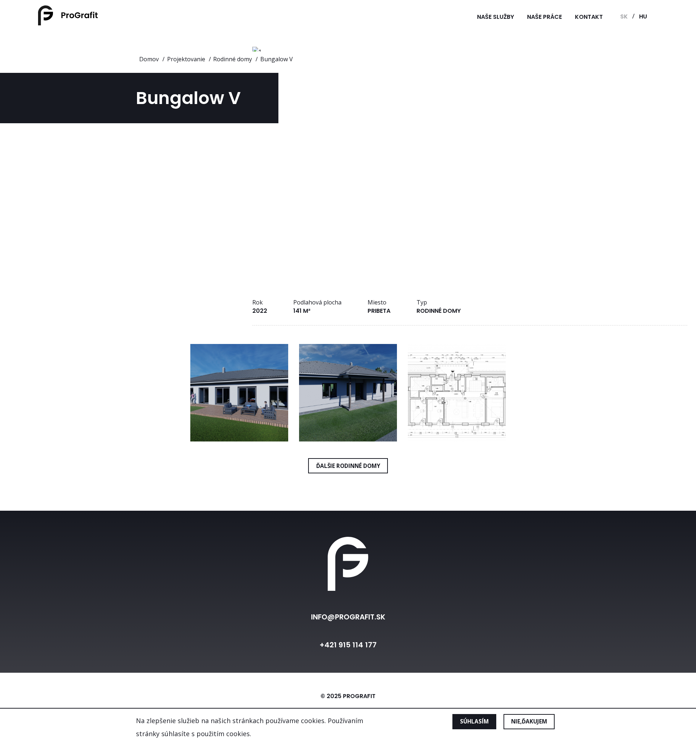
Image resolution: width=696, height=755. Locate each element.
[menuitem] (496, 17)
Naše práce (544, 17)
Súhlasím (474, 721)
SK (624, 16)
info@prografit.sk (348, 617)
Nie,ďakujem (529, 721)
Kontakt (589, 17)
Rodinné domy (232, 59)
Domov (149, 59)
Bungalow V (276, 59)
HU (643, 16)
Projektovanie (186, 59)
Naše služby (495, 17)
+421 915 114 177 (348, 645)
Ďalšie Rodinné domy (348, 465)
